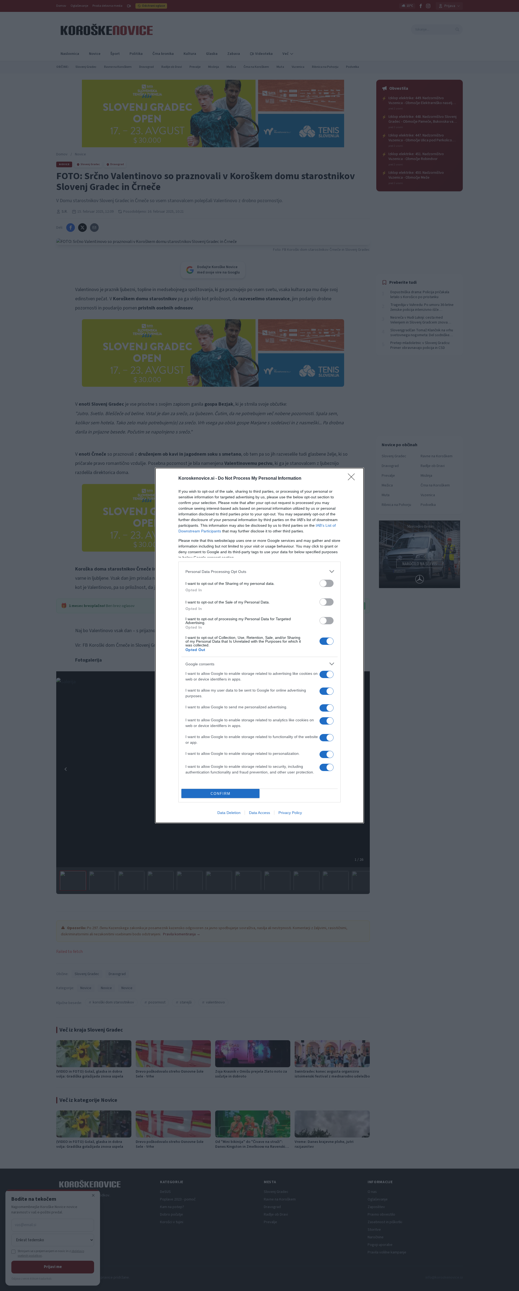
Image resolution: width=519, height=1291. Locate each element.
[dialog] (259, 645)
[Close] (353, 478)
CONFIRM (221, 794)
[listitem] (259, 571)
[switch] (327, 583)
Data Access (259, 812)
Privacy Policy (290, 812)
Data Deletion (229, 812)
